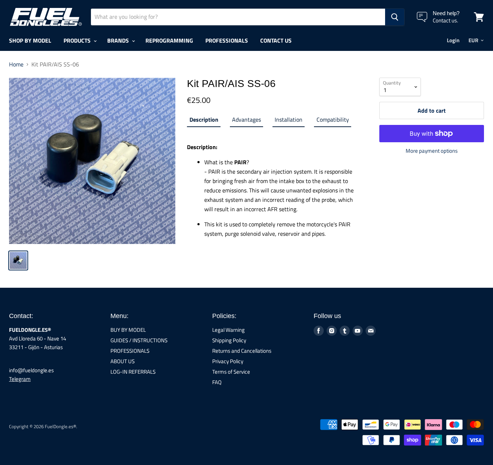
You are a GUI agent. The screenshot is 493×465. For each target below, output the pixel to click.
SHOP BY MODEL (30, 40)
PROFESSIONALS (226, 40)
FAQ (217, 382)
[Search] (394, 17)
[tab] (203, 121)
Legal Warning (228, 330)
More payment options (432, 151)
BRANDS (118, 40)
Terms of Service (231, 372)
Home (16, 64)
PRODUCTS (78, 40)
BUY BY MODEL (128, 330)
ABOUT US (122, 361)
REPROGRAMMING (169, 40)
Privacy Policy (227, 361)
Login (453, 40)
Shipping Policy (229, 340)
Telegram (20, 379)
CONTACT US (276, 40)
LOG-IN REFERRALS (133, 372)
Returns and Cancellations (241, 351)
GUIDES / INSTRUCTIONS (138, 340)
